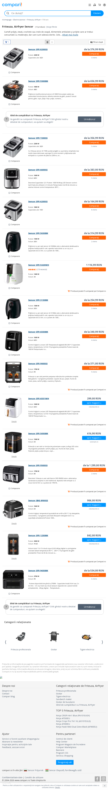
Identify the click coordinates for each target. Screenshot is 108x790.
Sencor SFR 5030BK (38, 233)
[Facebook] (97, 778)
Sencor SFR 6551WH (38, 398)
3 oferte (94, 58)
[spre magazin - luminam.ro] (15, 442)
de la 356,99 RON (94, 138)
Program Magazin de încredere (70, 744)
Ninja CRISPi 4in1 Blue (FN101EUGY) (73, 715)
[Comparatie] (95, 5)
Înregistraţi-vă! (65, 762)
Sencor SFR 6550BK (38, 331)
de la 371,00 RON (94, 363)
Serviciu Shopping (64, 755)
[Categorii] (90, 5)
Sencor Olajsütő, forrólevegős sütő (65, 770)
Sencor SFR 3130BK (38, 300)
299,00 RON (94, 398)
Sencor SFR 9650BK (38, 570)
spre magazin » (94, 403)
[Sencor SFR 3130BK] (15, 309)
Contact (5, 693)
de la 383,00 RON (94, 169)
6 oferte (94, 579)
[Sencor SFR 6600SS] (15, 178)
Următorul (89, 119)
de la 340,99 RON (94, 331)
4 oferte (94, 340)
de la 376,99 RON (94, 49)
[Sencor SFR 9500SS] (15, 474)
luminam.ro (94, 442)
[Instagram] (103, 778)
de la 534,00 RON (94, 570)
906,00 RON (94, 500)
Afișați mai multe (70, 34)
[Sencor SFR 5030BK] (15, 242)
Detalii (14, 421)
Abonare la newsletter (12, 741)
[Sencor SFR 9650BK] (15, 579)
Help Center (61, 741)
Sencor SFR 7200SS (38, 138)
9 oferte (94, 372)
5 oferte (94, 146)
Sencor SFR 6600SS (38, 169)
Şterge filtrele (51, 27)
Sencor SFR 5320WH (38, 264)
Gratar (54, 649)
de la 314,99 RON (94, 233)
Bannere (60, 750)
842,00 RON (94, 535)
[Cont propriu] (104, 5)
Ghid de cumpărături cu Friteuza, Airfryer (30, 115)
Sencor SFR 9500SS (38, 465)
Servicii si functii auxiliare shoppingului (20, 738)
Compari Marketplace (66, 747)
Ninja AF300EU (63, 724)
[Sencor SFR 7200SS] (15, 146)
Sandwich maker (64, 699)
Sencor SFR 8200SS (38, 49)
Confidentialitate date (12, 777)
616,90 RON (94, 433)
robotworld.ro (94, 407)
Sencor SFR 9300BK (38, 81)
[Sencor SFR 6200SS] (15, 210)
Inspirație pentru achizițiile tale (17, 744)
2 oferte (94, 241)
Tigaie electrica (87, 649)
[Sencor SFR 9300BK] (15, 90)
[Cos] (99, 5)
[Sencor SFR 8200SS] (15, 58)
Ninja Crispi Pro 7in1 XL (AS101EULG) (73, 721)
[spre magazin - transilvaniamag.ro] (15, 273)
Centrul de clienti (64, 738)
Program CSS (62, 753)
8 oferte (94, 210)
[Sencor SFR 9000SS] (15, 372)
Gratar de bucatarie (65, 702)
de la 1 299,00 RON (94, 465)
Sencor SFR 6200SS (38, 201)
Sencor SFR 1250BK (38, 535)
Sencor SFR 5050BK (38, 433)
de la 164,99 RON (94, 201)
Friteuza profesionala (21, 649)
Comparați (94, 53)
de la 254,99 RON (94, 300)
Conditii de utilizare (34, 777)
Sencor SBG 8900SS (38, 500)
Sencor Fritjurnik (35, 770)
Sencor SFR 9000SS (38, 363)
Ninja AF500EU (63, 718)
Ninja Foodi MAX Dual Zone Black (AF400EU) (76, 726)
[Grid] (52, 42)
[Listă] (47, 42)
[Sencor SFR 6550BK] (15, 340)
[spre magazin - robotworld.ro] (15, 407)
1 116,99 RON (94, 265)
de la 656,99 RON (94, 81)
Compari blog (8, 696)
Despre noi (7, 690)
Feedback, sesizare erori (13, 747)
